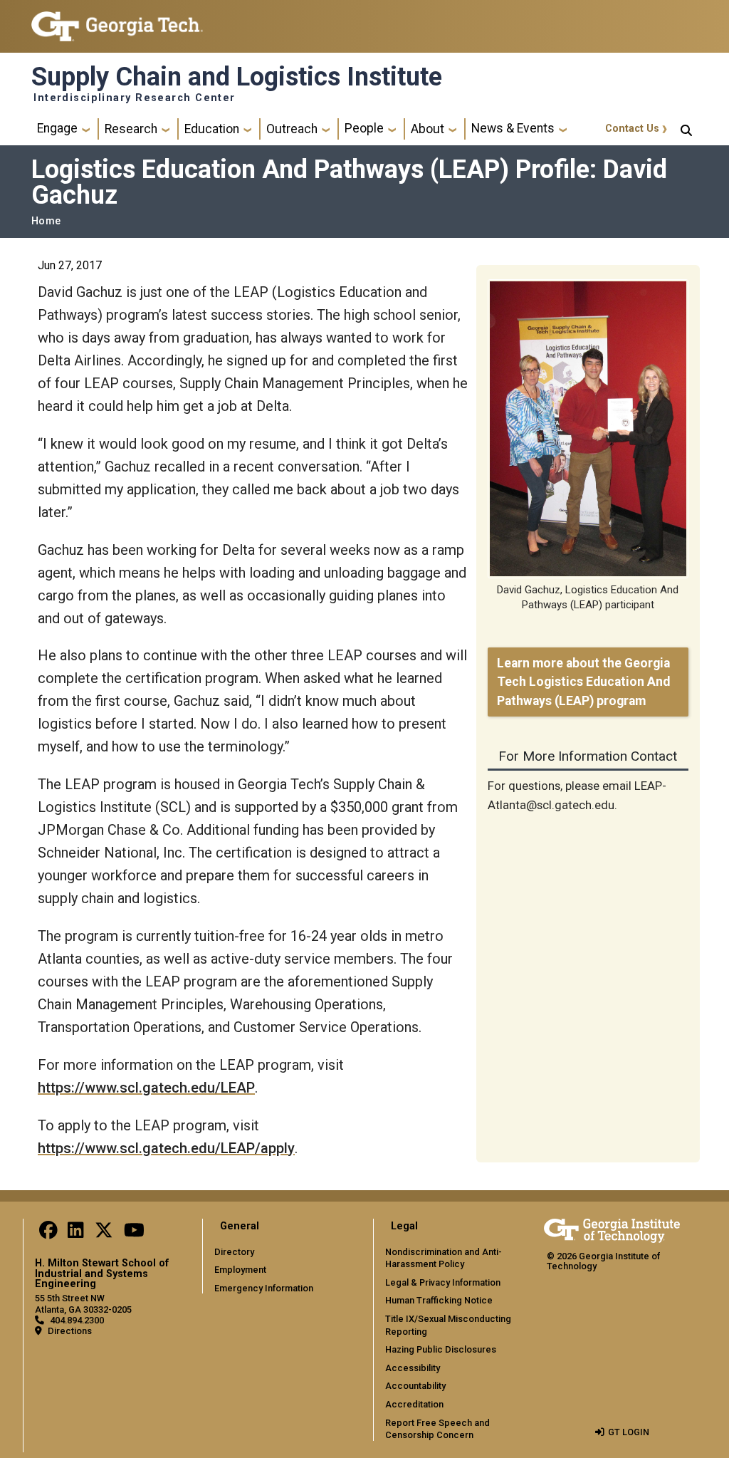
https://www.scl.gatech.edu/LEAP (146, 1087)
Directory (234, 1251)
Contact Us (632, 129)
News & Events (513, 128)
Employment (240, 1269)
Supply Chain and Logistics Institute (236, 77)
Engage (57, 128)
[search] (686, 129)
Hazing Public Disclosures (440, 1349)
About (427, 129)
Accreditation (414, 1404)
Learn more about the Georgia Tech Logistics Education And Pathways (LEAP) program (583, 682)
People (364, 128)
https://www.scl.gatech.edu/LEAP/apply (166, 1148)
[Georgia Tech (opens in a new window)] (612, 1228)
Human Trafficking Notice (439, 1300)
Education (211, 129)
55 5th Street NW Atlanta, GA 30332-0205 (83, 1303)
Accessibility (412, 1368)
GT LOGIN (628, 1432)
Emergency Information (263, 1288)
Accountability (415, 1385)
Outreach (292, 129)
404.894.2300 (77, 1320)
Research (131, 129)
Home (46, 221)
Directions (70, 1331)
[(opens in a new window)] (48, 1233)
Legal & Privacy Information (442, 1282)
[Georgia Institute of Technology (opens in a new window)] (117, 20)
